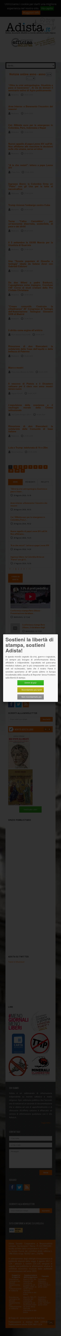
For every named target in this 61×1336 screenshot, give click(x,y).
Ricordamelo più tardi (32, 689)
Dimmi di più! (30, 682)
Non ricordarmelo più (32, 696)
